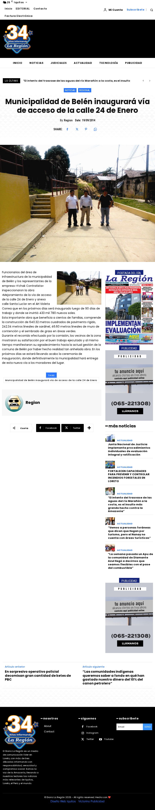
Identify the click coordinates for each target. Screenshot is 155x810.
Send (148, 726)
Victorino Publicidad (91, 801)
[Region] (14, 403)
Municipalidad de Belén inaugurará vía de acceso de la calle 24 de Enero (51, 380)
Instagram (92, 732)
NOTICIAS (70, 90)
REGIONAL (84, 90)
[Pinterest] (86, 129)
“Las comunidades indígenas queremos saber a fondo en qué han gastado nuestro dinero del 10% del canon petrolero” (113, 677)
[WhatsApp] (95, 129)
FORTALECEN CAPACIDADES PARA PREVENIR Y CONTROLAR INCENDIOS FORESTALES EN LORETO (129, 476)
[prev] (143, 80)
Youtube (108, 739)
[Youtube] (100, 739)
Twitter (90, 739)
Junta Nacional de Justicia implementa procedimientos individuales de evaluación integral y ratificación (129, 449)
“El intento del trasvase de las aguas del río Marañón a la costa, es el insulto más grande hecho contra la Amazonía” (130, 504)
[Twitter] (77, 129)
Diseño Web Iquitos (63, 801)
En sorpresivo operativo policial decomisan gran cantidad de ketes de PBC (38, 675)
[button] (151, 9)
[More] (89, 428)
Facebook (91, 726)
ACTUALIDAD (124, 440)
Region (68, 120)
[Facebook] (67, 129)
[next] (149, 80)
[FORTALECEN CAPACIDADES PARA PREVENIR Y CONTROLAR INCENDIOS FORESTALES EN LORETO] (110, 464)
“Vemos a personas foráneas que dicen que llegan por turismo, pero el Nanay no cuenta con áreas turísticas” (129, 533)
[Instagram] (82, 733)
